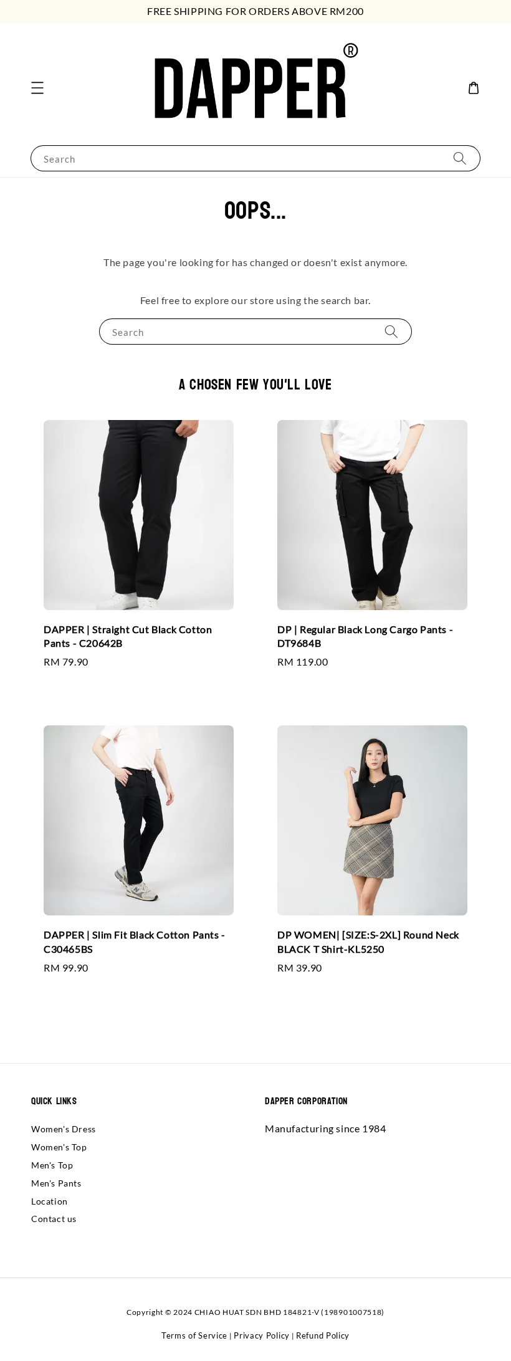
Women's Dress (63, 1129)
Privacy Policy (262, 1335)
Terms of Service (194, 1335)
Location (49, 1201)
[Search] (460, 158)
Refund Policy (323, 1335)
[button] (37, 88)
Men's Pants (56, 1183)
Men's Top (52, 1165)
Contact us (54, 1218)
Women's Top (59, 1147)
